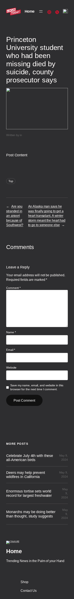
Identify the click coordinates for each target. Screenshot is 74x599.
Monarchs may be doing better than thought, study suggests (31, 514)
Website (11, 367)
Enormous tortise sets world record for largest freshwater (29, 493)
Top (10, 181)
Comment (13, 287)
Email (10, 349)
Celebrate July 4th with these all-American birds (29, 458)
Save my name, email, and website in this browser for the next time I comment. (36, 387)
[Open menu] (40, 11)
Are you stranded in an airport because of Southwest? (14, 215)
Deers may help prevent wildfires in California (25, 475)
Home (30, 11)
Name (11, 332)
